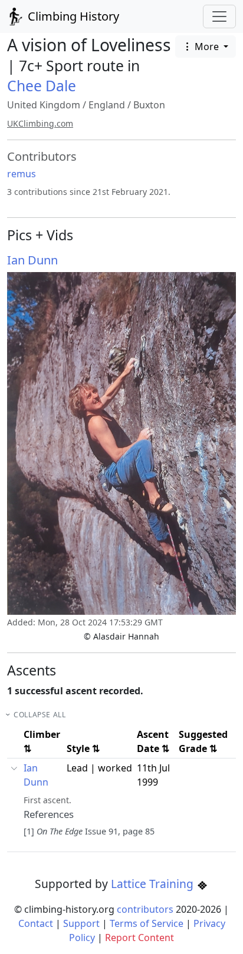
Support (81, 923)
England (106, 104)
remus (21, 173)
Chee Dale (41, 85)
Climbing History (72, 16)
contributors (145, 909)
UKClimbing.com (40, 123)
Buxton (149, 104)
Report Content (139, 937)
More (206, 46)
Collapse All (39, 715)
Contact (35, 923)
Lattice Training (153, 884)
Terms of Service (146, 923)
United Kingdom (43, 104)
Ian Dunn (32, 260)
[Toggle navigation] (219, 16)
